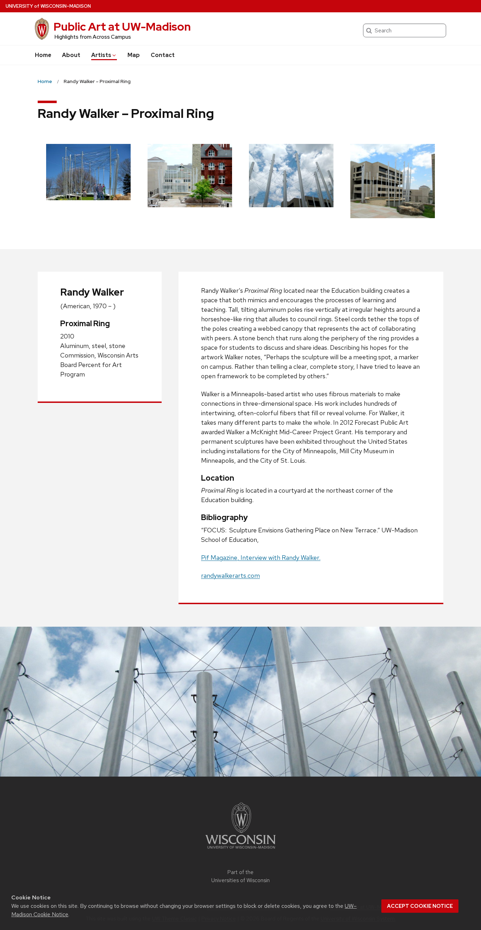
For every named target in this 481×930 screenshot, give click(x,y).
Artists (101, 55)
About (71, 55)
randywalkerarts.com (230, 575)
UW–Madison (48, 6)
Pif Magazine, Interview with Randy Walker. (260, 557)
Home (43, 55)
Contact (163, 55)
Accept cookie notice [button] (420, 906)
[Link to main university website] (240, 850)
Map (133, 55)
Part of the (240, 876)
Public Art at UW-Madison (122, 26)
